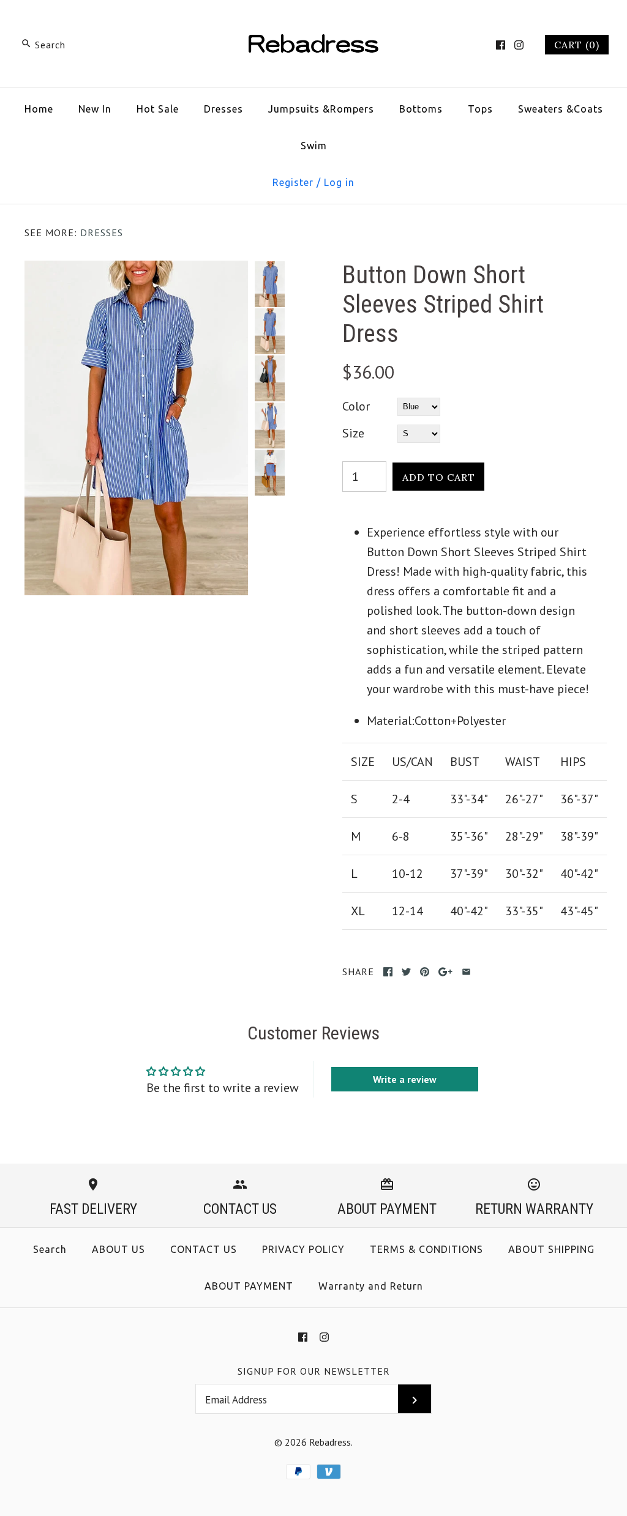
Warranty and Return (370, 1285)
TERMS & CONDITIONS (426, 1249)
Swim (314, 145)
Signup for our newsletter (314, 1371)
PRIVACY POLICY (303, 1249)
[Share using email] (466, 971)
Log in (339, 182)
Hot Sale (158, 108)
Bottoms (421, 108)
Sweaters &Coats (560, 108)
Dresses (223, 108)
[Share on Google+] (445, 971)
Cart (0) (576, 45)
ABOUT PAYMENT (249, 1285)
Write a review (405, 1079)
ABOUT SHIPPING (551, 1249)
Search (50, 1249)
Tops (480, 108)
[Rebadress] (313, 22)
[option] (269, 284)
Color (356, 406)
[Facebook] (500, 45)
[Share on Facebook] (387, 971)
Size (353, 433)
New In (94, 108)
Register (293, 182)
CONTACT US (203, 1249)
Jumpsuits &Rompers (321, 108)
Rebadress (330, 1442)
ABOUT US (118, 1249)
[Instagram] (519, 45)
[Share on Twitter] (406, 971)
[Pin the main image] (424, 971)
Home (38, 108)
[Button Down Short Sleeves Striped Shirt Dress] (136, 270)
